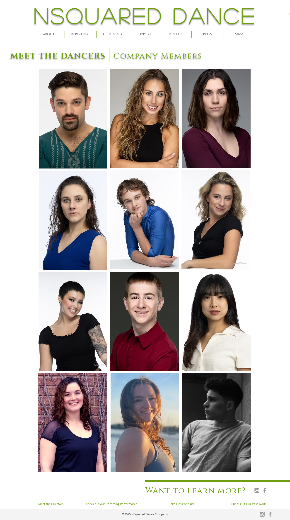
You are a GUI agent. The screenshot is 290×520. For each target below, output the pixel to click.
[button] (49, 34)
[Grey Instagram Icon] (257, 490)
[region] (73, 119)
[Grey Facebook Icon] (264, 490)
